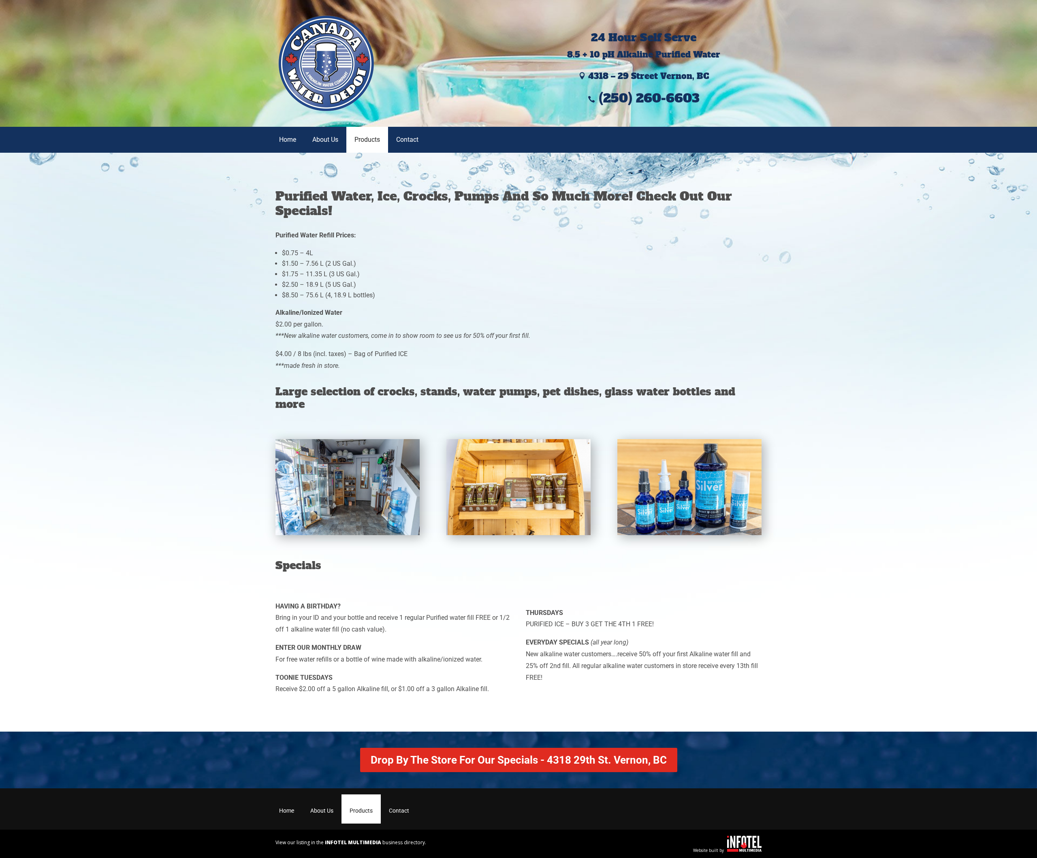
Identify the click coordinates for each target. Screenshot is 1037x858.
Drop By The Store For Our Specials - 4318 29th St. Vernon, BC (519, 760)
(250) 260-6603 (644, 98)
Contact (407, 140)
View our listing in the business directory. (350, 842)
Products (367, 140)
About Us (325, 140)
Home (287, 140)
